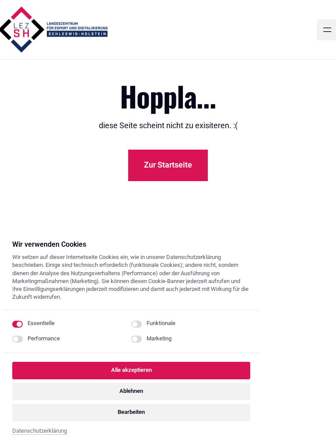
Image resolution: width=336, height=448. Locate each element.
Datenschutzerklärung (39, 431)
